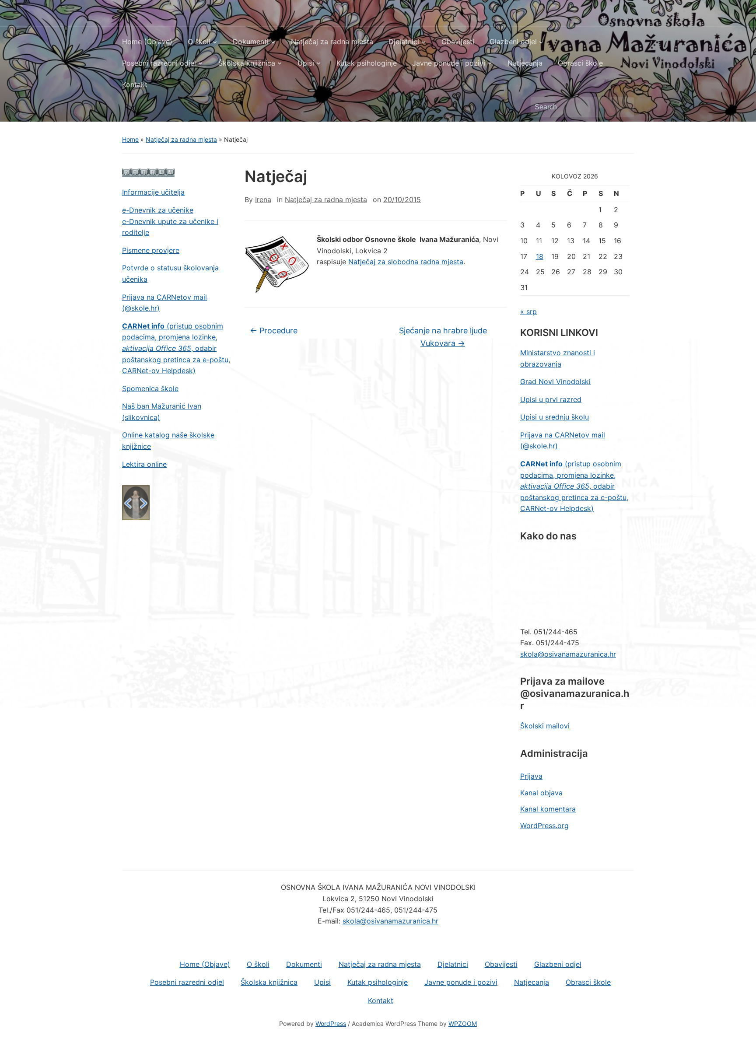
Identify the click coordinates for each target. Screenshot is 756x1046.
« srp (528, 311)
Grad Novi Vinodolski (555, 381)
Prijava (531, 776)
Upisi (306, 63)
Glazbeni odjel (513, 41)
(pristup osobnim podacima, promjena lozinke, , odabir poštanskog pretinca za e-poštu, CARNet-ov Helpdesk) (176, 348)
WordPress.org (544, 825)
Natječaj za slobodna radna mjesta (405, 261)
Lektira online (144, 464)
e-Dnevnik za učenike (157, 210)
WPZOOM (462, 1023)
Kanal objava (541, 792)
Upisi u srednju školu (554, 417)
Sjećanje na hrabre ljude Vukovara (443, 337)
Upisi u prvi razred (550, 399)
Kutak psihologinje (366, 63)
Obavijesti (457, 41)
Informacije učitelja (153, 192)
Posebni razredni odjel (159, 63)
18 (539, 256)
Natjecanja (525, 63)
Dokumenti (251, 41)
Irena (263, 199)
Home (130, 139)
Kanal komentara (548, 809)
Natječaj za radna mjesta (332, 41)
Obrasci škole (580, 63)
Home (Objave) (147, 41)
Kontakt (134, 84)
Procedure (274, 330)
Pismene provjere (150, 250)
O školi (199, 41)
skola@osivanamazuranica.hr (568, 654)
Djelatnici (403, 41)
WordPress (330, 1023)
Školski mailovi (545, 725)
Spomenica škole (150, 388)
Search (623, 107)
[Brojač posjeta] (148, 172)
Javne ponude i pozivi (448, 63)
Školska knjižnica (246, 63)
